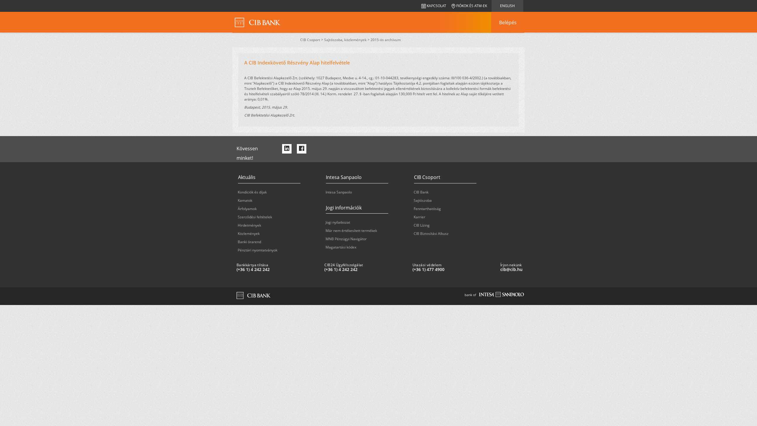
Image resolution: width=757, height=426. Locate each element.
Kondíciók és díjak (252, 192)
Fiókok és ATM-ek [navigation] (471, 5)
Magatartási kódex (341, 247)
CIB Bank (421, 192)
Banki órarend (249, 241)
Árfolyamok (247, 208)
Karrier (419, 217)
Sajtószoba (423, 200)
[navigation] (507, 22)
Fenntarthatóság (427, 208)
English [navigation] (507, 5)
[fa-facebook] (301, 149)
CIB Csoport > (312, 39)
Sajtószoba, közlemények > (347, 39)
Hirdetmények (249, 225)
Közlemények (249, 233)
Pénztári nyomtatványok (257, 250)
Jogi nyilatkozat (338, 222)
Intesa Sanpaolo (339, 192)
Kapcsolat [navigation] (436, 5)
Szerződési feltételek (255, 217)
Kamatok (245, 200)
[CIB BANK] (258, 22)
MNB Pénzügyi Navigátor (346, 238)
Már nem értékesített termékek (351, 230)
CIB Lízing (422, 225)
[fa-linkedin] (287, 149)
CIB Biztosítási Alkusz (431, 233)
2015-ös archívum (386, 39)
